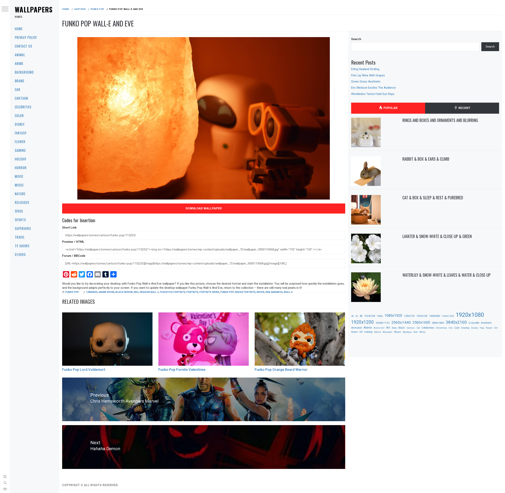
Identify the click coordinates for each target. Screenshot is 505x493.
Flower (20, 141)
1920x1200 (362, 322)
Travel (20, 237)
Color (19, 115)
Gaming (20, 150)
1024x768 (369, 316)
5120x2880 (474, 322)
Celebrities (23, 107)
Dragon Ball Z (149, 292)
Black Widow (124, 292)
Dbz (136, 292)
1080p (380, 316)
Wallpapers (34, 9)
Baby (394, 328)
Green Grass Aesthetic (366, 81)
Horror (21, 167)
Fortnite (192, 292)
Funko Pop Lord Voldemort (83, 369)
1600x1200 (448, 316)
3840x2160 (456, 322)
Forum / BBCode (73, 256)
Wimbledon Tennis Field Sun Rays (372, 94)
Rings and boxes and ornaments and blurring (440, 120)
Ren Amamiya (274, 292)
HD (361, 332)
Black (401, 327)
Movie (19, 176)
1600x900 (434, 315)
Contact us (23, 46)
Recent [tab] (464, 108)
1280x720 (409, 316)
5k (356, 316)
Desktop (465, 327)
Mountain (387, 332)
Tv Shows (22, 246)
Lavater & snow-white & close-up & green (437, 236)
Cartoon (21, 98)
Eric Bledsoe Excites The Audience (373, 87)
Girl (496, 328)
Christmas (441, 327)
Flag (482, 328)
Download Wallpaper (204, 208)
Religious (22, 202)
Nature (20, 193)
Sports (20, 219)
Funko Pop (72, 292)
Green (354, 332)
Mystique (407, 332)
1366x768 (421, 315)
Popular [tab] (390, 108)
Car (17, 89)
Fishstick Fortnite (172, 292)
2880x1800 (438, 322)
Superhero (23, 228)
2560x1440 (401, 322)
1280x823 (91, 292)
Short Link (69, 227)
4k (352, 316)
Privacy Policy (26, 37)
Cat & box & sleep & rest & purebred (432, 198)
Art (388, 327)
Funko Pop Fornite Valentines (182, 369)
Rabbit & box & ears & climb (425, 159)
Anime (19, 63)
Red (415, 332)
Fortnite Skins (209, 292)
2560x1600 (421, 322)
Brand (19, 81)
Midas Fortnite (245, 292)
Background (24, 72)
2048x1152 (383, 322)
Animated (356, 327)
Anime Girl (379, 328)
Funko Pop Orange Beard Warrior (281, 369)
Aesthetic (486, 322)
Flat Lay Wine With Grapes (368, 75)
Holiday (20, 159)
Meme (377, 332)
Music (19, 185)
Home (18, 28)
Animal (20, 54)
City (451, 328)
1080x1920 (393, 315)
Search (356, 39)
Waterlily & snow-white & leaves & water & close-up (446, 275)
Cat (418, 328)
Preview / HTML (73, 242)
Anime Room (106, 292)
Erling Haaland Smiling (365, 69)
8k (361, 315)
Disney (20, 124)
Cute (456, 327)
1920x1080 (470, 314)
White (422, 332)
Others (20, 254)
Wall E (288, 292)
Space (19, 211)
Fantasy (21, 133)
